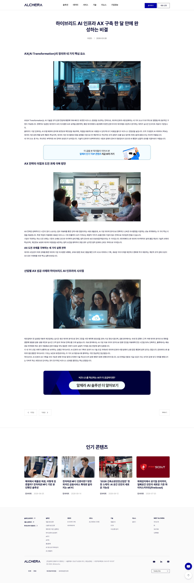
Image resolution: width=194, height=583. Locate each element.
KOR (29, 571)
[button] (66, 5)
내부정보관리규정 (63, 571)
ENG (35, 571)
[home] (33, 5)
